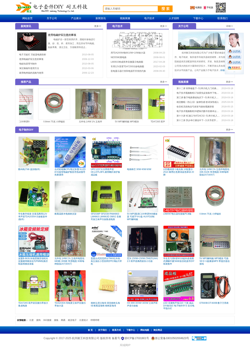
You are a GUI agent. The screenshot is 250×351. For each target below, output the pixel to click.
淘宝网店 (157, 330)
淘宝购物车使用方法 (29, 68)
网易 (63, 320)
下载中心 (198, 18)
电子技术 (149, 18)
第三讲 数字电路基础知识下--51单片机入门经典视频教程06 (205, 97)
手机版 (209, 7)
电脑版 (198, 7)
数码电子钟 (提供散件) (29, 169)
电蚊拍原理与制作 (28, 63)
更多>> (97, 26)
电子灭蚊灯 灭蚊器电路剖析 (32, 54)
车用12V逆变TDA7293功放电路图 (127, 66)
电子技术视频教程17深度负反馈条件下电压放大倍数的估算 (205, 93)
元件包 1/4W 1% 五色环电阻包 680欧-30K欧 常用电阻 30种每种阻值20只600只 (69, 261)
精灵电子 (72, 320)
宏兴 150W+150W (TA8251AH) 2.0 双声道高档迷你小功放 (142, 259)
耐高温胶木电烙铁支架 (66, 214)
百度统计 (83, 320)
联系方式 (116, 330)
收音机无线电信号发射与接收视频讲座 (195, 106)
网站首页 (27, 18)
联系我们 (222, 18)
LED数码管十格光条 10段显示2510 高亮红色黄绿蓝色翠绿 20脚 (178, 172)
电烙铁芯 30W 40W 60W (139, 169)
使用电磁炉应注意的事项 (62, 34)
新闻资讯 (101, 18)
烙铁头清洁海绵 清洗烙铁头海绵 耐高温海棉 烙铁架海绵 (105, 304)
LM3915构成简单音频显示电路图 (127, 62)
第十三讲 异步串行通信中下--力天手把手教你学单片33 (203, 120)
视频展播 (125, 18)
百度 (31, 320)
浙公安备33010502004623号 (172, 338)
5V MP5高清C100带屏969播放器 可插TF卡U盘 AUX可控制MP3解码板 (142, 217)
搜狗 (38, 320)
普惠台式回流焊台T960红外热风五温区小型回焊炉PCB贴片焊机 (106, 261)
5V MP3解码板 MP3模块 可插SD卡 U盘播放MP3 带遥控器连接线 (214, 261)
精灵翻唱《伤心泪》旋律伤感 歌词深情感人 (198, 102)
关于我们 (102, 330)
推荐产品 (26, 81)
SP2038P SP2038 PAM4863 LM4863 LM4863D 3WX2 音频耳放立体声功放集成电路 (106, 217)
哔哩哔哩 (95, 320)
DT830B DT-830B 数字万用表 (214, 303)
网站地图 (144, 330)
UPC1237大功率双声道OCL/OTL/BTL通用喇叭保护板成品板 (105, 172)
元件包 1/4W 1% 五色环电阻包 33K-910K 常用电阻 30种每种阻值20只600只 (214, 172)
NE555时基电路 (118, 57)
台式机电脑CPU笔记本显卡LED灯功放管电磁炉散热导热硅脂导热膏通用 (70, 172)
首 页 (90, 330)
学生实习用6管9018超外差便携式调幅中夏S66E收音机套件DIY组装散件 (178, 261)
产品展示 (76, 18)
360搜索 (47, 320)
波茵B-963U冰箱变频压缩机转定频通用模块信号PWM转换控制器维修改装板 (33, 261)
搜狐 (56, 320)
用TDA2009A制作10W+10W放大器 (128, 52)
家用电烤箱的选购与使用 (31, 73)
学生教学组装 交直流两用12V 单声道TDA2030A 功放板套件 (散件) (32, 217)
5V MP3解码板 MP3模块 (110, 121)
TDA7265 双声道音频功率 (146, 121)
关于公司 (52, 18)
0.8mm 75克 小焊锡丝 (36, 121)
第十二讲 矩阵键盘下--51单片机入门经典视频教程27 (202, 88)
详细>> (229, 26)
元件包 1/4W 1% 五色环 (73, 121)
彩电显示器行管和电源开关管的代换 (128, 71)
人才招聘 (174, 18)
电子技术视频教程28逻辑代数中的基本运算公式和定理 (203, 111)
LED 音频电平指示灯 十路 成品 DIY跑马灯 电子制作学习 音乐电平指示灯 (178, 306)
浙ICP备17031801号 (136, 338)
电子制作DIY (26, 129)
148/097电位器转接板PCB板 (177, 214)
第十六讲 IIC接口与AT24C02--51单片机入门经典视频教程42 (206, 116)
